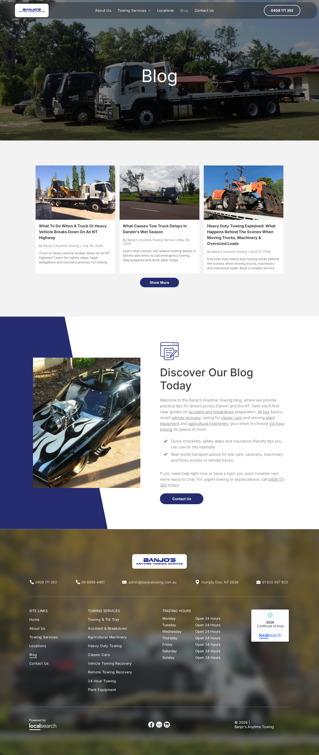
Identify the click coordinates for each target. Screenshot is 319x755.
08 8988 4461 (92, 582)
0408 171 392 (46, 582)
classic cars (231, 417)
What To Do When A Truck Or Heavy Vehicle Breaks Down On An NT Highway (73, 232)
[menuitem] (103, 10)
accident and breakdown (211, 412)
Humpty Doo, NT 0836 (219, 582)
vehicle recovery (186, 417)
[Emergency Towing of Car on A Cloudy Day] (159, 192)
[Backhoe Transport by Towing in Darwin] (75, 192)
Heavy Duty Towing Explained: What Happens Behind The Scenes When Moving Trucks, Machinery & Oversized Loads (241, 235)
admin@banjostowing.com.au (152, 582)
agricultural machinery (208, 423)
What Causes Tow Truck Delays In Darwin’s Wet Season (155, 229)
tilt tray (264, 412)
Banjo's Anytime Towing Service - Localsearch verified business (270, 626)
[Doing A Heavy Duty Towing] (243, 192)
